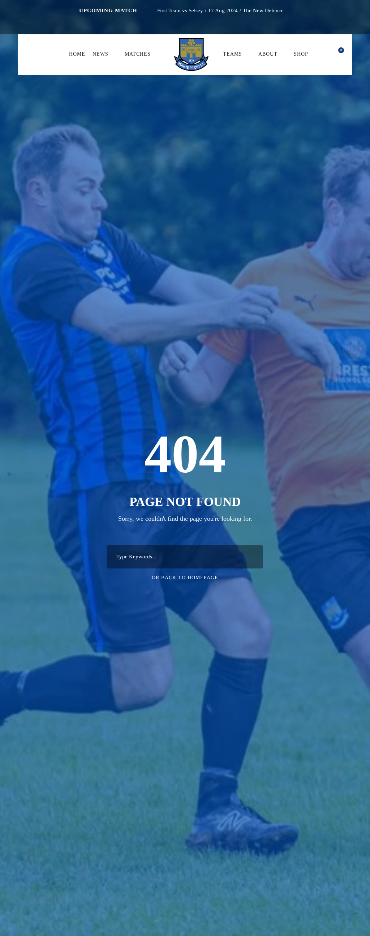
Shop (301, 54)
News (100, 54)
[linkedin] (179, 23)
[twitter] (192, 23)
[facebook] (166, 23)
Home (77, 54)
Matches (138, 54)
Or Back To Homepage (185, 577)
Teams (232, 54)
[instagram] (206, 23)
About (268, 54)
